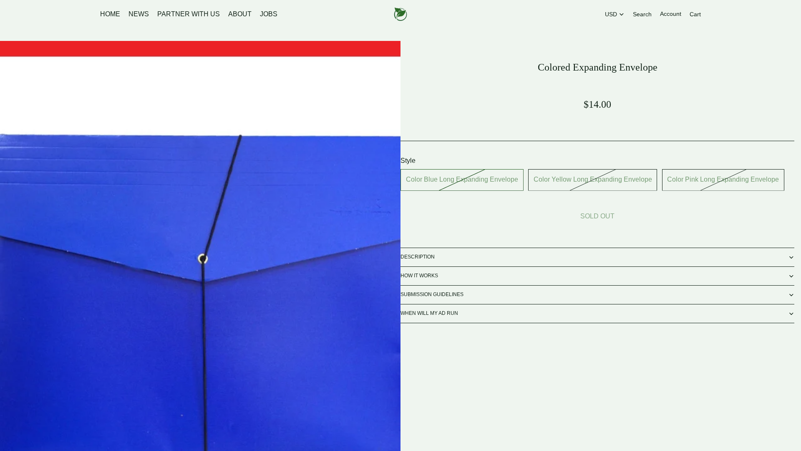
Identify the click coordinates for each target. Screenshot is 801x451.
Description (417, 257)
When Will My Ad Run (429, 313)
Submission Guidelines (431, 294)
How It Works (419, 276)
